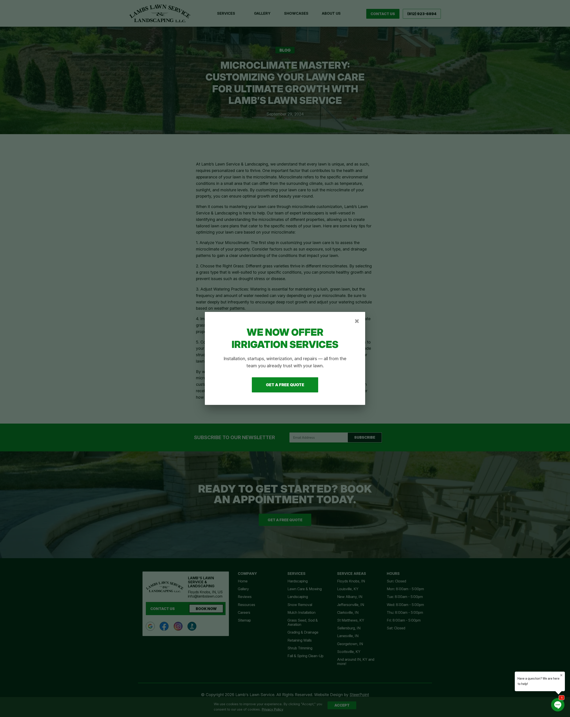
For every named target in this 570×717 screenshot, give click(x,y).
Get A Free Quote (285, 385)
